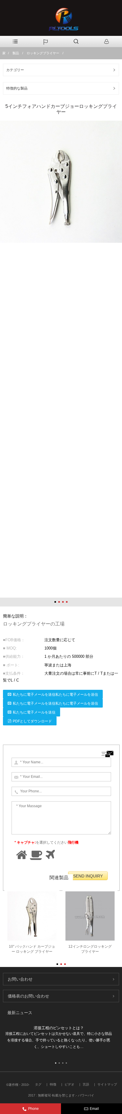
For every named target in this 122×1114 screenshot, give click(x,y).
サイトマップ (107, 1084)
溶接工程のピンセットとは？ (59, 1028)
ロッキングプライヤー (43, 53)
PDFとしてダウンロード (32, 721)
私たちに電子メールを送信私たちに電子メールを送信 (55, 694)
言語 (86, 1084)
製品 (15, 53)
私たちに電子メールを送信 (34, 712)
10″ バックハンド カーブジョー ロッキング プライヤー (32, 949)
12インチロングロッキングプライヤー (90, 949)
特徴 (53, 1084)
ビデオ (69, 1084)
